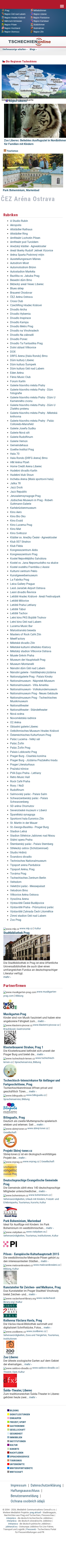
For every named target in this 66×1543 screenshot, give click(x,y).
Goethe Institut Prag (22, 449)
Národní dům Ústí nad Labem (27, 668)
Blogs (32, 49)
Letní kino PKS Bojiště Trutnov (28, 617)
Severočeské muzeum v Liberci (28, 810)
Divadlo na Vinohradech (24, 330)
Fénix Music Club (20, 377)
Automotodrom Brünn (23, 267)
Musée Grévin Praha (22, 655)
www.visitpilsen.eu (36, 1231)
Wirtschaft (16, 1472)
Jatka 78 (15, 483)
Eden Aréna (17, 372)
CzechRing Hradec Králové (26, 305)
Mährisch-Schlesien (13, 21)
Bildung (19, 995)
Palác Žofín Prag (20, 747)
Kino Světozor (18, 533)
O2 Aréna (15, 722)
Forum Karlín (18, 381)
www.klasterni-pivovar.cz (46, 1025)
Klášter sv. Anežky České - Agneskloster (33, 537)
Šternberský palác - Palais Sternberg (31, 844)
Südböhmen (39, 24)
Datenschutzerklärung (46, 1485)
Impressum (18, 1485)
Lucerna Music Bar (21, 626)
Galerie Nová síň (20, 432)
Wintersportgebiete (21, 1468)
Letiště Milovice (19, 600)
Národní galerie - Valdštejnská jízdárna (33, 672)
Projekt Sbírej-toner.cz (17, 1151)
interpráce (11, 1518)
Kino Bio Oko (18, 516)
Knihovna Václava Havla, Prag (22, 1320)
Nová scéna (17, 713)
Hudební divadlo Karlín (23, 470)
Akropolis (15, 225)
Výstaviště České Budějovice (27, 903)
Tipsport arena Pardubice (25, 865)
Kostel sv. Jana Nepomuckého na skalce (34, 562)
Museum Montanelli (22, 664)
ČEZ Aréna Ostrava (21, 297)
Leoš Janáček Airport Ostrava (27, 588)
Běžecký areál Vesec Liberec (27, 284)
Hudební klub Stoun (22, 474)
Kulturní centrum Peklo (23, 571)
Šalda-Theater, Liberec (17, 1390)
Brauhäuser (9, 1029)
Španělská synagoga (22, 814)
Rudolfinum (17, 789)
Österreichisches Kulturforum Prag (30, 735)
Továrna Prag (18, 873)
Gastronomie (23, 1029)
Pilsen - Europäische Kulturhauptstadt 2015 (31, 1254)
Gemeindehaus (19, 445)
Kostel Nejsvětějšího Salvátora (28, 558)
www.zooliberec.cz (36, 1331)
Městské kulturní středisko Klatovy (30, 647)
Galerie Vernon (19, 441)
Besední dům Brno (21, 280)
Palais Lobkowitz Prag (23, 752)
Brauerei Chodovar (21, 292)
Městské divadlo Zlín (22, 643)
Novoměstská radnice (23, 718)
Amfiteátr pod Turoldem (24, 242)
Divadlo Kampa (19, 322)
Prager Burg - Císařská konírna (28, 756)
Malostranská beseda (23, 630)
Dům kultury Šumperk (23, 364)
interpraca (13, 1523)
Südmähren (39, 28)
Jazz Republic (18, 491)
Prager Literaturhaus (22, 764)
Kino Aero (16, 512)
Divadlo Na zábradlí (22, 334)
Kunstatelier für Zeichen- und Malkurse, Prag (32, 1287)
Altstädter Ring (19, 233)
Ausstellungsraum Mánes (25, 259)
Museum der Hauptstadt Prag (27, 659)
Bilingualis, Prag (14, 1117)
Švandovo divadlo (21, 856)
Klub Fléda (16, 546)
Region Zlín (39, 31)
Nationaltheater (19, 705)
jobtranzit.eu (11, 1526)
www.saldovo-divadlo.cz (45, 1367)
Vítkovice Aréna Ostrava (24, 894)
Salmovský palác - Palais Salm (28, 794)
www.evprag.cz (31, 1161)
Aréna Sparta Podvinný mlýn (27, 254)
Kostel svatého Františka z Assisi (29, 567)
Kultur (38, 928)
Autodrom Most (19, 263)
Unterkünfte (17, 1464)
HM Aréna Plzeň (19, 462)
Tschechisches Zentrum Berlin (28, 877)
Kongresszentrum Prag (23, 554)
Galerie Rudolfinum (21, 437)
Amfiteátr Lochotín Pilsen (25, 238)
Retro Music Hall (20, 777)
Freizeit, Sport (17, 1422)
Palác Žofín (17, 743)
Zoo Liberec (10, 1357)
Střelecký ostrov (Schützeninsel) (29, 848)
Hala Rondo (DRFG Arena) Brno (29, 458)
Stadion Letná (18, 831)
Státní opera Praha (21, 839)
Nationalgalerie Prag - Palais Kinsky (31, 676)
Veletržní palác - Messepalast (27, 886)
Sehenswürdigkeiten (14, 1199)
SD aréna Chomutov (22, 806)
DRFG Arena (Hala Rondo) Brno (29, 356)
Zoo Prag (15, 919)
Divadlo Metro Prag (21, 326)
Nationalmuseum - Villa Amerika (29, 685)
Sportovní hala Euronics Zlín (27, 818)
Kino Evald (16, 520)
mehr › (7, 977)
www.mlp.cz (26, 928)
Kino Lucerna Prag (21, 524)
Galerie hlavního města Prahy (27, 385)
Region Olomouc (11, 31)
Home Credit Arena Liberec (26, 466)
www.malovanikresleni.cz (46, 1265)
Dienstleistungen (19, 1414)
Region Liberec (40, 14)
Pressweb (31, 1529)
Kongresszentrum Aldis (24, 550)
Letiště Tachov (19, 613)
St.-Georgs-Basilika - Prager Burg (29, 827)
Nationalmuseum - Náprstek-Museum (32, 680)
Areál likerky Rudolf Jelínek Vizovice (31, 250)
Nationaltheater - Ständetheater (28, 709)
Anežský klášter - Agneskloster (28, 246)
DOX (13, 351)
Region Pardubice (41, 17)
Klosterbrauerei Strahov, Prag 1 (23, 1047)
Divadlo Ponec (18, 339)
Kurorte (35, 1202)
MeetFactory (17, 638)
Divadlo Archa (18, 309)
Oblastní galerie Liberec (24, 726)
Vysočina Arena (19, 899)
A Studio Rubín (19, 220)
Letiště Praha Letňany (23, 605)
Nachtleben (16, 1452)
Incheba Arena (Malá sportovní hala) (32, 479)
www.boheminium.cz (40, 1195)
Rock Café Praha (20, 781)
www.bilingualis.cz (36, 1095)
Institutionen (44, 1235)
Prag (7, 10)
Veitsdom (15, 882)
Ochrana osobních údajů (28, 1501)
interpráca (11, 1521)
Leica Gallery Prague (22, 583)
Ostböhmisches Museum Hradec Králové (34, 730)
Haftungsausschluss (25, 1491)
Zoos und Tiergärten (36, 1335)
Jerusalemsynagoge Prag (25, 496)
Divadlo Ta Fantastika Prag (26, 343)
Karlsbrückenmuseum (23, 507)
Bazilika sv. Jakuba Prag (24, 275)
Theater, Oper (10, 1372)
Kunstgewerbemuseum (24, 575)
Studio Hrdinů (18, 852)
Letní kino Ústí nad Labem (25, 621)
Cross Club (16, 301)
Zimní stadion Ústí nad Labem (28, 915)
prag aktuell (35, 1512)
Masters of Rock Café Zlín (25, 634)
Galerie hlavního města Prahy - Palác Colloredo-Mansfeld (32, 422)
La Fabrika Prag (19, 579)
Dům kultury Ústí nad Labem (27, 368)
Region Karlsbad (41, 21)
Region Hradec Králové (14, 17)
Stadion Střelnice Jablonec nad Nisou (32, 835)
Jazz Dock (16, 487)
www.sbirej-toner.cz (37, 1128)
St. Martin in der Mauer (23, 822)
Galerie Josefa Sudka (23, 428)
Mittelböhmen (40, 10)
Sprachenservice (23, 1062)
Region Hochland (12, 28)
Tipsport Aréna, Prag (22, 869)
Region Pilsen (10, 24)
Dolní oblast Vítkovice (23, 347)
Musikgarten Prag (14, 1014)
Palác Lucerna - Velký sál (25, 739)
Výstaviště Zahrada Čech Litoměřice (31, 911)
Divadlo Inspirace (20, 318)
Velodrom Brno (19, 890)
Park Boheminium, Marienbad (21, 190)
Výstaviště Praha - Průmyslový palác (32, 907)
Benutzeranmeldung (24, 1496)
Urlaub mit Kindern (35, 1199)
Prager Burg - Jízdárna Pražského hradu (34, 760)
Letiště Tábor (18, 609)
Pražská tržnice (19, 768)
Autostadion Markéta (22, 271)
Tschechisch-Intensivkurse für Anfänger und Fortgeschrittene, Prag (31, 1082)
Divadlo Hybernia (20, 313)
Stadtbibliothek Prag (16, 933)
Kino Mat (15, 529)
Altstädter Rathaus (21, 229)
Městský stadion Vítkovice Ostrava (30, 651)
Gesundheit (16, 1433)
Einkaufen (15, 1418)
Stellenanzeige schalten (14, 49)
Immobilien (15, 1437)
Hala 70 (14, 453)
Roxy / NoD (17, 785)
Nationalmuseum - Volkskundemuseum (33, 689)
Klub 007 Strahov (20, 541)
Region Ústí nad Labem (15, 14)
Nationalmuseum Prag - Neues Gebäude (34, 693)
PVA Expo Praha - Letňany (25, 773)
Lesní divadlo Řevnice (23, 592)
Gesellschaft (9, 1132)
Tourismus (12, 151)
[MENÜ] (62, 4)
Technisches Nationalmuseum (28, 860)
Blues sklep (17, 288)
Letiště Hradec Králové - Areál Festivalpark (35, 596)
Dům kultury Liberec (22, 360)
